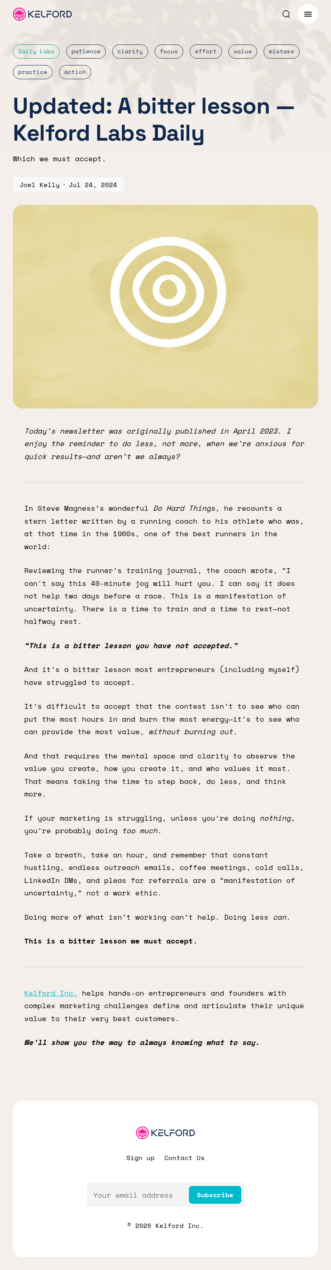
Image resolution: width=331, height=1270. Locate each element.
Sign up (140, 1158)
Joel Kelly (39, 185)
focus (169, 51)
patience (86, 51)
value (243, 51)
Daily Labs (36, 51)
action (75, 71)
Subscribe (215, 1195)
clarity (130, 51)
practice (32, 71)
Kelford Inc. (51, 993)
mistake (281, 51)
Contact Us (184, 1158)
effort (206, 51)
